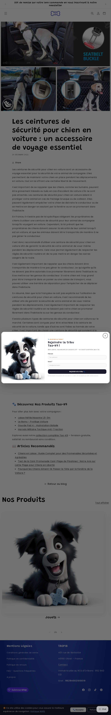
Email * (50, 361)
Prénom (50, 354)
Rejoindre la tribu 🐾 (77, 372)
